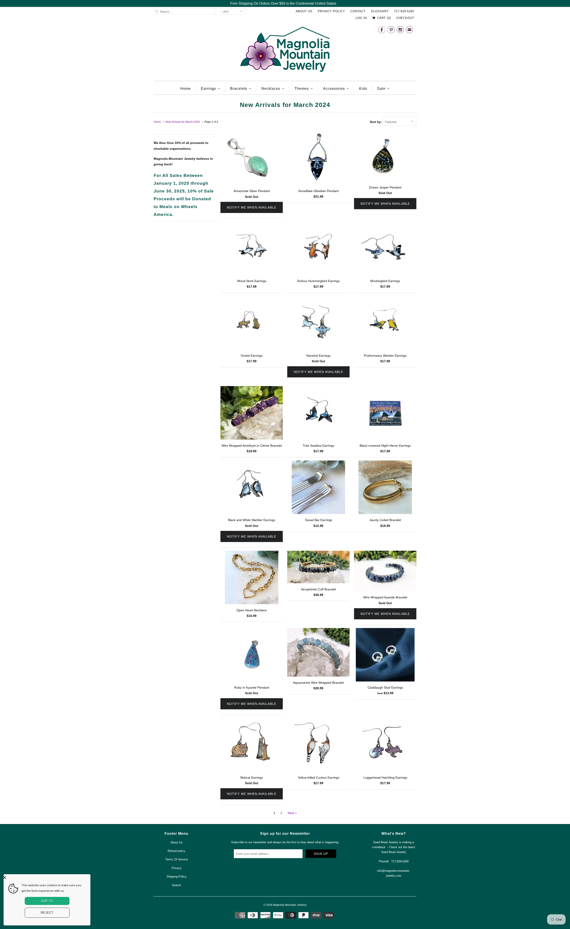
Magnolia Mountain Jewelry (289, 904)
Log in (361, 18)
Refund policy (176, 851)
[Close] (45, 877)
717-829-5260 (404, 11)
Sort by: (376, 122)
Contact (358, 11)
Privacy (176, 868)
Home (185, 88)
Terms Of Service (176, 859)
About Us (304, 11)
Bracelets (238, 88)
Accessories (334, 88)
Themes (302, 88)
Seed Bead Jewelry (393, 852)
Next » (292, 813)
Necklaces (270, 88)
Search (176, 885)
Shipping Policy (177, 876)
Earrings (208, 88)
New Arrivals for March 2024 (285, 104)
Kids (363, 88)
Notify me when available (251, 207)
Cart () (383, 18)
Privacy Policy (331, 11)
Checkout (405, 18)
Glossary (380, 11)
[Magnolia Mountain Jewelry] (285, 50)
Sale (381, 88)
